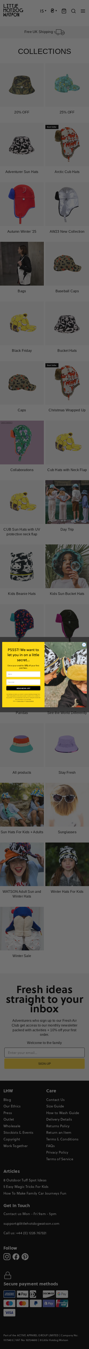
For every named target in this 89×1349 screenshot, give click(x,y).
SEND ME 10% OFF (23, 688)
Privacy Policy (20, 701)
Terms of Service (30, 701)
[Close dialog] (84, 645)
